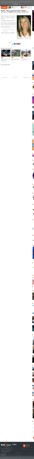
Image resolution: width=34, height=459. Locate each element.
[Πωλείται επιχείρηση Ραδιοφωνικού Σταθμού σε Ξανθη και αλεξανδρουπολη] (5, 59)
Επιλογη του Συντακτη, (14, 42)
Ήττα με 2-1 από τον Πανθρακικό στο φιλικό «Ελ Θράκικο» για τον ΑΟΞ (15, 59)
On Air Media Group (14, 457)
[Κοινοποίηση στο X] (15, 44)
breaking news (4, 7)
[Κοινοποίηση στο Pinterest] (18, 44)
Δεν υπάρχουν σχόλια (19, 13)
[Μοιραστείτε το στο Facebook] (14, 44)
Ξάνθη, (19, 42)
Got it (20, 4)
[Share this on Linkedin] (19, 44)
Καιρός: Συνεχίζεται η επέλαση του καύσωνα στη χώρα (25, 59)
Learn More (16, 4)
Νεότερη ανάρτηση (5, 77)
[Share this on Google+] (17, 44)
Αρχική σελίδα (15, 77)
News (2, 57)
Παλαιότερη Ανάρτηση (26, 77)
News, (21, 42)
